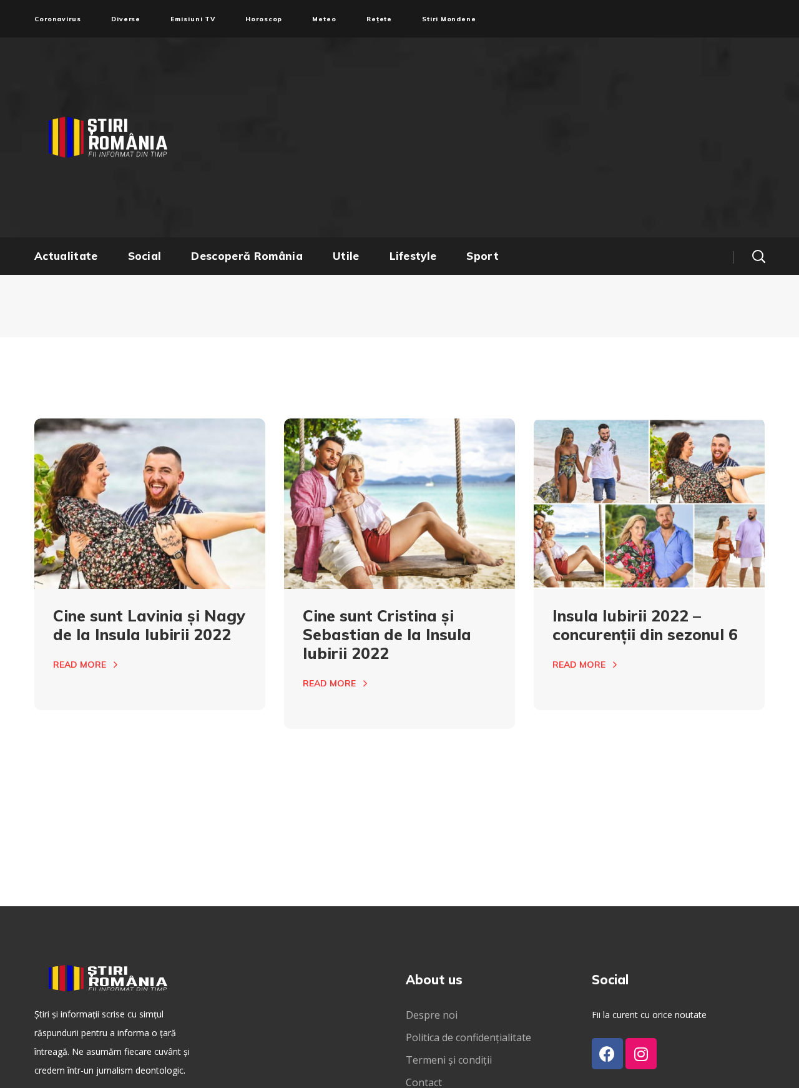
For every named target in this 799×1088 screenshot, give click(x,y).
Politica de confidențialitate (468, 1037)
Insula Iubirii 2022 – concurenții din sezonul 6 (645, 625)
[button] (758, 256)
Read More (79, 664)
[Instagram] (641, 1053)
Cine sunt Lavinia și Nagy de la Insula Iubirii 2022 (149, 625)
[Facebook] (607, 1053)
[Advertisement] (521, 137)
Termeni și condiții (449, 1060)
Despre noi (432, 1015)
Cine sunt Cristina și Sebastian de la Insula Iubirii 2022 (387, 634)
